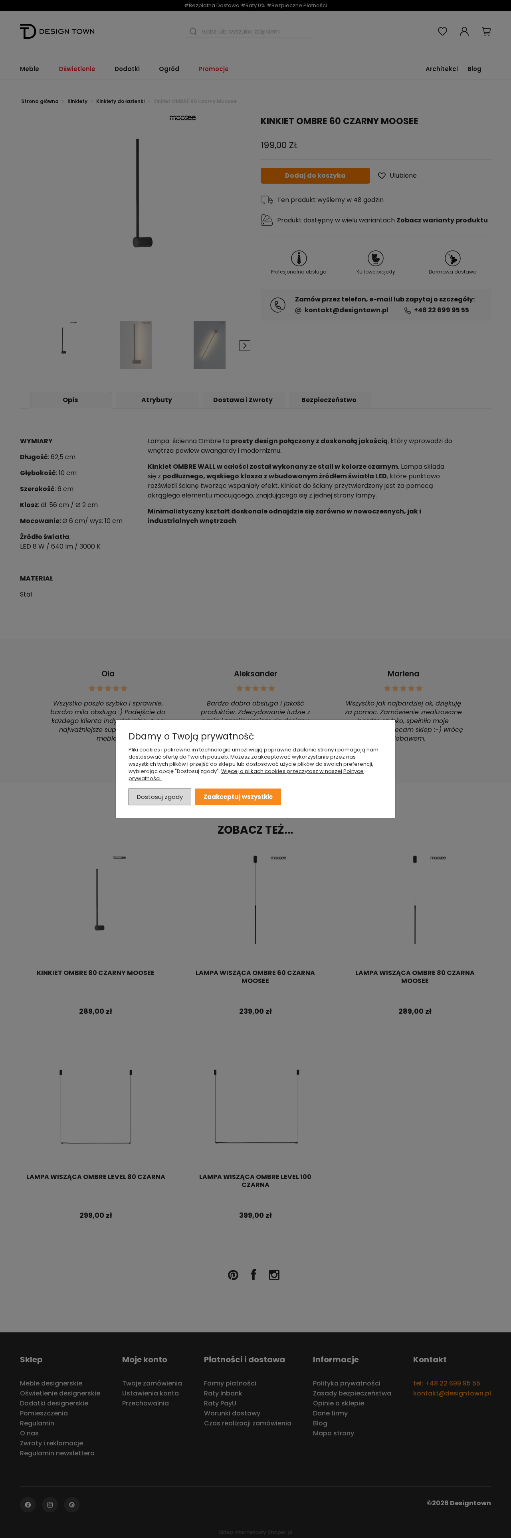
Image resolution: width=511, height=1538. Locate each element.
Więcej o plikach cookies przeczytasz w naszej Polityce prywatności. (246, 774)
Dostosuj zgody (160, 797)
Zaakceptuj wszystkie (238, 797)
